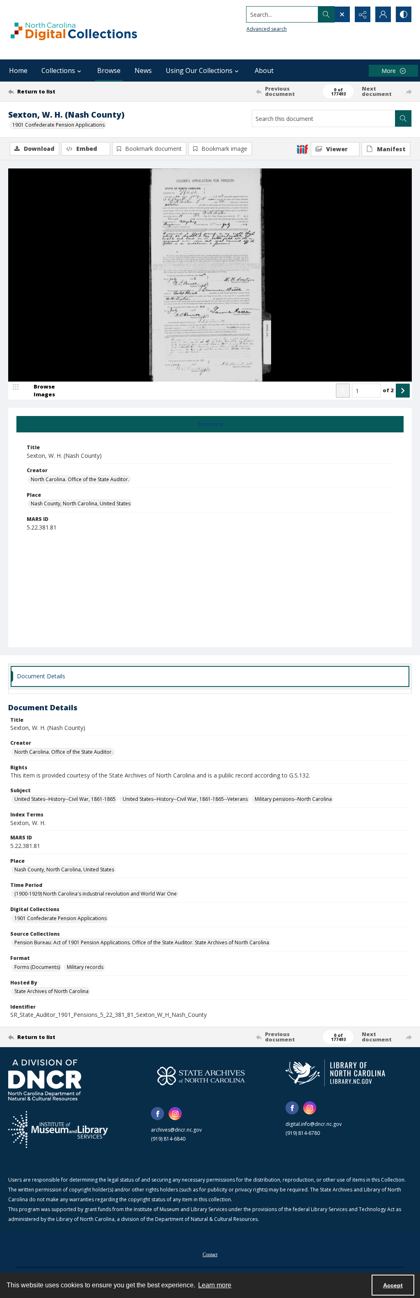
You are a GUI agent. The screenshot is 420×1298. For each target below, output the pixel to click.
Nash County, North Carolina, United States (80, 503)
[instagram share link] (175, 1113)
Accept (393, 1285)
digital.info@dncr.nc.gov (313, 1124)
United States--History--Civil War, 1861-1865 (65, 799)
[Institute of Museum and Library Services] (58, 1129)
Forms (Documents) (37, 967)
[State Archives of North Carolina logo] (201, 1075)
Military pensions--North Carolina (293, 799)
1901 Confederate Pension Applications (58, 124)
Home (18, 70)
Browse (109, 70)
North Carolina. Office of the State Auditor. (80, 479)
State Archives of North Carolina (51, 991)
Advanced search (267, 28)
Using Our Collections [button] (199, 70)
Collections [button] (58, 70)
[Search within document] (403, 118)
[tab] (210, 424)
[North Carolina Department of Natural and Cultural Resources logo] (44, 1079)
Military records (85, 967)
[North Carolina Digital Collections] (73, 29)
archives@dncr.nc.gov (176, 1129)
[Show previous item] (343, 391)
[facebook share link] (157, 1113)
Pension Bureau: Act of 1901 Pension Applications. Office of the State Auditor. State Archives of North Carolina (141, 942)
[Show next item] (403, 391)
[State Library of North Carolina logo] (335, 1073)
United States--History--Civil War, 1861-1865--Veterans (185, 799)
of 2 (388, 390)
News (143, 70)
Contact (210, 1254)
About (264, 70)
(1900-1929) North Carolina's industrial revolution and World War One (95, 893)
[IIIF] (302, 149)
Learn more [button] (214, 1285)
